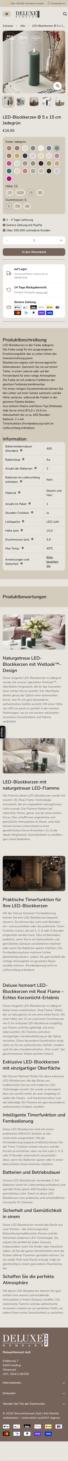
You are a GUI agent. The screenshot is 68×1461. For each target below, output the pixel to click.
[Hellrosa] (49, 156)
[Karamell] (9, 156)
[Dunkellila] (41, 163)
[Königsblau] (25, 156)
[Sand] (41, 171)
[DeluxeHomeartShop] (27, 14)
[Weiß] (41, 148)
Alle (22, 26)
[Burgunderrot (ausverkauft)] (17, 148)
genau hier (42, 292)
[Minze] (17, 163)
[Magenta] (9, 163)
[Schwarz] (49, 171)
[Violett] (9, 178)
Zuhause (8, 26)
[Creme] (25, 148)
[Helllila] (57, 156)
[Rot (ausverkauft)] (25, 171)
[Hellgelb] (41, 156)
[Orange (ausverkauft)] (57, 163)
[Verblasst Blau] (57, 171)
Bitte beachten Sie (52, 561)
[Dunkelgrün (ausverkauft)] (33, 163)
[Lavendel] (33, 156)
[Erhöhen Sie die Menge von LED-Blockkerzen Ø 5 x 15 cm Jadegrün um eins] (61, 240)
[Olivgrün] (49, 163)
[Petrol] (9, 171)
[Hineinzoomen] (57, 86)
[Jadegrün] (57, 148)
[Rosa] (17, 171)
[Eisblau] (49, 148)
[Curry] (17, 156)
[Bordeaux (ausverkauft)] (9, 148)
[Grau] (33, 148)
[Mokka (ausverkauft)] (25, 163)
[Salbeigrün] (33, 171)
